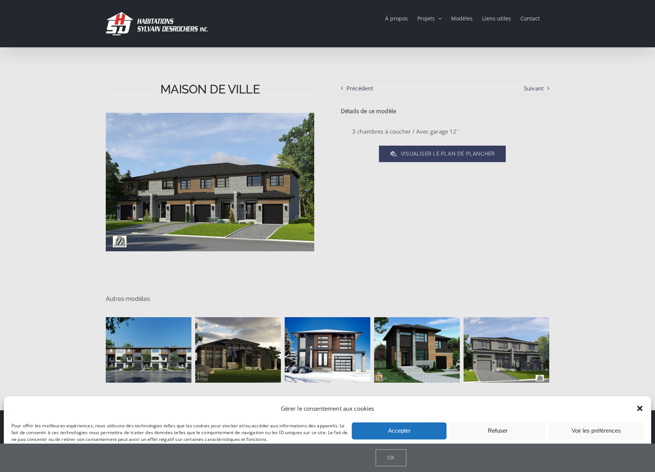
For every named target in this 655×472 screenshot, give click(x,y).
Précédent (359, 88)
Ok (391, 457)
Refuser (498, 430)
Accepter (399, 430)
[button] (640, 408)
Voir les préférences (596, 430)
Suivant (534, 88)
